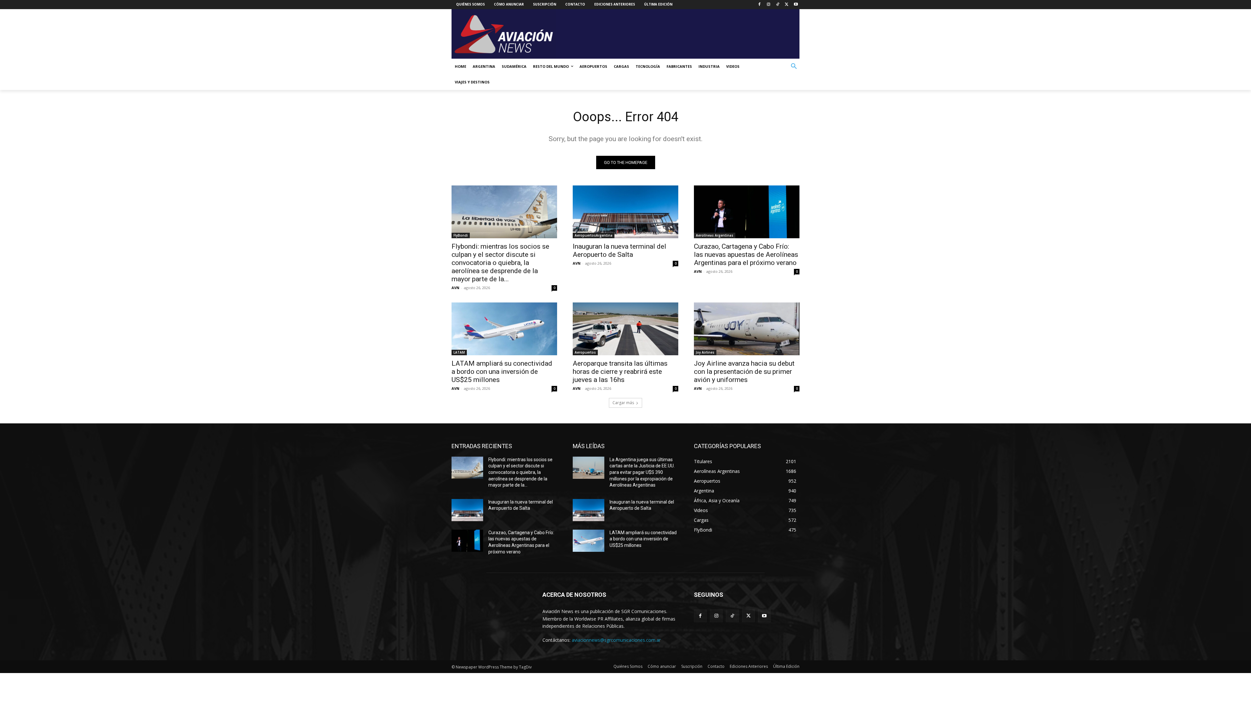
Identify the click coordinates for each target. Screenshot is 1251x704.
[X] (786, 4)
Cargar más (623, 402)
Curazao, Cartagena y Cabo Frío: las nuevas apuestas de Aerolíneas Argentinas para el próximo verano (746, 254)
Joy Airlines (705, 352)
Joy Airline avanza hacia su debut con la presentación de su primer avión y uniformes (744, 371)
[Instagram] (768, 4)
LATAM (459, 352)
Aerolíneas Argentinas (714, 235)
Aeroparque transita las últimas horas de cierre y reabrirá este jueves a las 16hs (620, 371)
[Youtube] (795, 4)
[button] (794, 66)
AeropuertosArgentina (593, 235)
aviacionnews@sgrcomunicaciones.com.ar (616, 640)
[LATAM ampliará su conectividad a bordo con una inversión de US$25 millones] (504, 328)
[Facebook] (759, 4)
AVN (455, 287)
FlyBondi (460, 235)
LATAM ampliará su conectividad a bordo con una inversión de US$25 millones (502, 371)
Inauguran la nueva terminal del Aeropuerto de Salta (619, 250)
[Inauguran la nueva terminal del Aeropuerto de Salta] (625, 211)
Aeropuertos (585, 352)
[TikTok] (778, 4)
